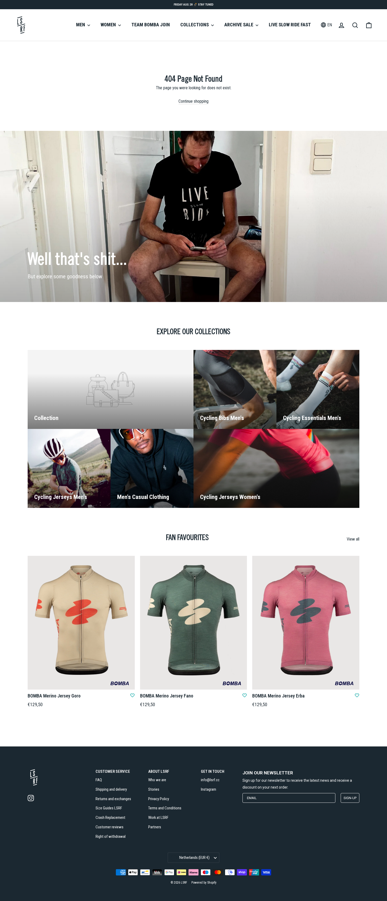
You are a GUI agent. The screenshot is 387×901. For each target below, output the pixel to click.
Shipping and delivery (111, 789)
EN (329, 24)
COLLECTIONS (195, 24)
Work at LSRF (158, 817)
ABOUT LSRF (158, 771)
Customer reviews (109, 827)
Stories (153, 789)
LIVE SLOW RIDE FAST (290, 24)
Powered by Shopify (203, 882)
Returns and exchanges (113, 798)
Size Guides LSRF (109, 808)
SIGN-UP (350, 798)
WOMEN (109, 24)
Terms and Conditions (164, 808)
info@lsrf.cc (210, 780)
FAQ (99, 780)
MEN (81, 24)
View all (353, 539)
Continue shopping (193, 101)
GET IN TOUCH (212, 771)
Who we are (157, 780)
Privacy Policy (158, 798)
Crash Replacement (110, 817)
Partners (154, 827)
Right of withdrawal (111, 836)
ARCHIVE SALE (239, 24)
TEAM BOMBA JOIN (150, 24)
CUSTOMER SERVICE (113, 771)
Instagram (208, 789)
